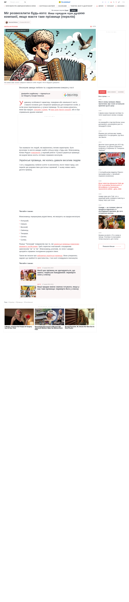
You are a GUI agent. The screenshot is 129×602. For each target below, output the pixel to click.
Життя (39, 267)
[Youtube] (111, 2)
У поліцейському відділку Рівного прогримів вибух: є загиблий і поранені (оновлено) (111, 174)
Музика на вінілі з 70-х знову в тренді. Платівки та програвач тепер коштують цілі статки (110, 237)
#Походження (28, 302)
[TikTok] (119, 2)
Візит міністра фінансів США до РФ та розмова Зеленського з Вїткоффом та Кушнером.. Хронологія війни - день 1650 (111, 186)
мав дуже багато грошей (60, 110)
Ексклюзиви (62, 6)
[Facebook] (102, 2)
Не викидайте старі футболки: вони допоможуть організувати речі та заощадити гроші (112, 124)
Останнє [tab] (102, 92)
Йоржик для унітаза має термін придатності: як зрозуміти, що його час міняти (111, 135)
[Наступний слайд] (126, 6)
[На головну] (64, 2)
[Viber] (105, 2)
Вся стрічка (103, 96)
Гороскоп (110, 6)
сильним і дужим (40, 110)
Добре (74, 10)
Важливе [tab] (121, 92)
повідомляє (35, 153)
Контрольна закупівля (47, 6)
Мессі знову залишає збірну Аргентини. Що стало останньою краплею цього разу (111, 104)
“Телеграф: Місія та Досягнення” (81, 6)
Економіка (121, 6)
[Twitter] (114, 2)
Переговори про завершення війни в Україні (21, 6)
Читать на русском (11, 26)
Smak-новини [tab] (112, 92)
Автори (100, 6)
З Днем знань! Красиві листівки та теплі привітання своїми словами (111, 114)
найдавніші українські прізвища (49, 256)
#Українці (11, 302)
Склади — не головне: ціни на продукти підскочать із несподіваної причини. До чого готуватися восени (111, 210)
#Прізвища (19, 302)
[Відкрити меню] (5, 2)
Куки (66, 10)
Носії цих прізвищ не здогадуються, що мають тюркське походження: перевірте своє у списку (56, 272)
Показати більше (109, 246)
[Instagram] (116, 2)
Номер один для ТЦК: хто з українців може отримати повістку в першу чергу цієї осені (112, 198)
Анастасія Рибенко (13, 22)
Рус (123, 2)
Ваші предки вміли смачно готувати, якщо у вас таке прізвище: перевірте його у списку (58, 288)
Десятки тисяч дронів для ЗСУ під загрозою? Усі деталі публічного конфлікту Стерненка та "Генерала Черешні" (111, 147)
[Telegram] (108, 2)
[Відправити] (25, 2)
